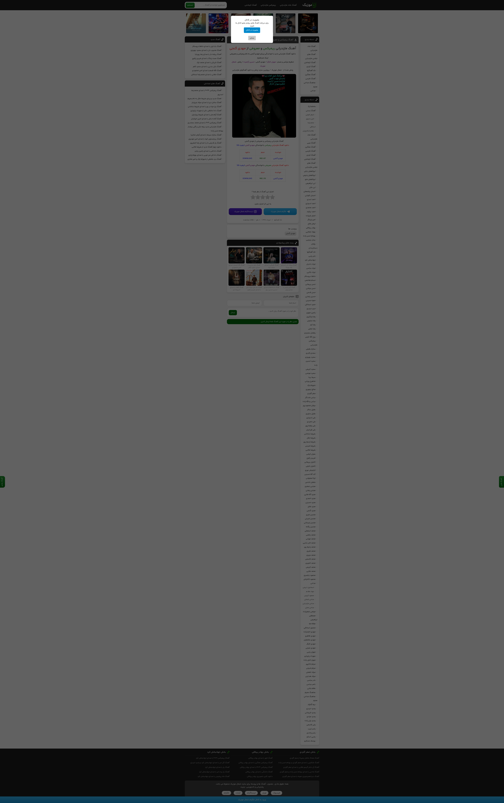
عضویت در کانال (252, 30)
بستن (252, 38)
